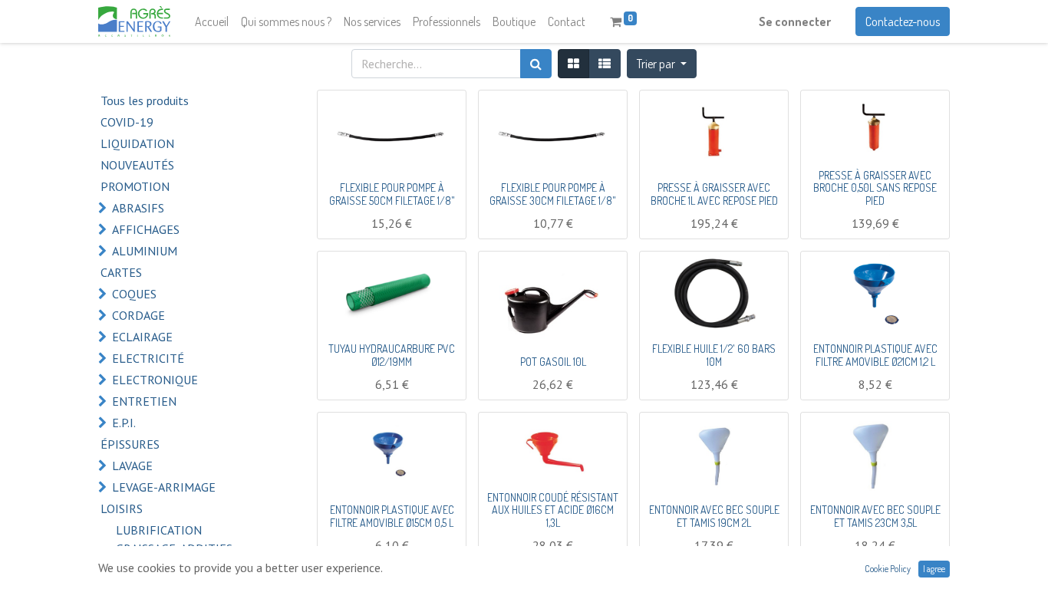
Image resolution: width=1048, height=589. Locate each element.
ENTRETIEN (144, 401)
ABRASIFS (138, 208)
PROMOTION (135, 186)
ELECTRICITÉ (148, 358)
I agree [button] (934, 568)
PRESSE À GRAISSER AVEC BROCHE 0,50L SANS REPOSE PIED (875, 188)
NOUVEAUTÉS (137, 165)
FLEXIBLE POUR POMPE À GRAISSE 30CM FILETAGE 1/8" (552, 194)
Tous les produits (145, 100)
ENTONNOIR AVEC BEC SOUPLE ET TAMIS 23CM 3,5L (875, 516)
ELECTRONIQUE (155, 379)
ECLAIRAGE (142, 336)
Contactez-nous (902, 21)
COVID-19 (127, 122)
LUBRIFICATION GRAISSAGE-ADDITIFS (174, 539)
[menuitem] (212, 21)
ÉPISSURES (130, 444)
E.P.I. (124, 422)
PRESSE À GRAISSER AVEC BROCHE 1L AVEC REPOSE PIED (714, 194)
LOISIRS (122, 508)
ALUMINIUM (144, 250)
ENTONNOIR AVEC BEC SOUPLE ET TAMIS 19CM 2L (714, 516)
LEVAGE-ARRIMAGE (164, 487)
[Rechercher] (536, 63)
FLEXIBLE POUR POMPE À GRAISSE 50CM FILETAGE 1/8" (392, 194)
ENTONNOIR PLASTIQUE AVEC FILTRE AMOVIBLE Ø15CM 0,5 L (392, 516)
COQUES (134, 293)
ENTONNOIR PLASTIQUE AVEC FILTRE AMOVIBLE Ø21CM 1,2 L (875, 355)
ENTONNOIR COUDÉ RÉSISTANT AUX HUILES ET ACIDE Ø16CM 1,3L (552, 510)
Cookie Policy (888, 568)
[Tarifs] (573, 63)
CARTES (121, 272)
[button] (662, 63)
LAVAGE (132, 465)
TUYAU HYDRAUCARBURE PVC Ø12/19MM (391, 355)
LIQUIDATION (137, 143)
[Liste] (604, 63)
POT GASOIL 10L (553, 361)
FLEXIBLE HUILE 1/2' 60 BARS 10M (714, 355)
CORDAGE (138, 315)
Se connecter (795, 21)
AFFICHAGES (146, 229)
